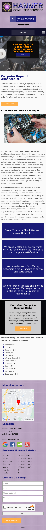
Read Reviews (11, 520)
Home (23, 32)
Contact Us (23, 55)
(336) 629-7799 (25, 19)
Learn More (9, 104)
